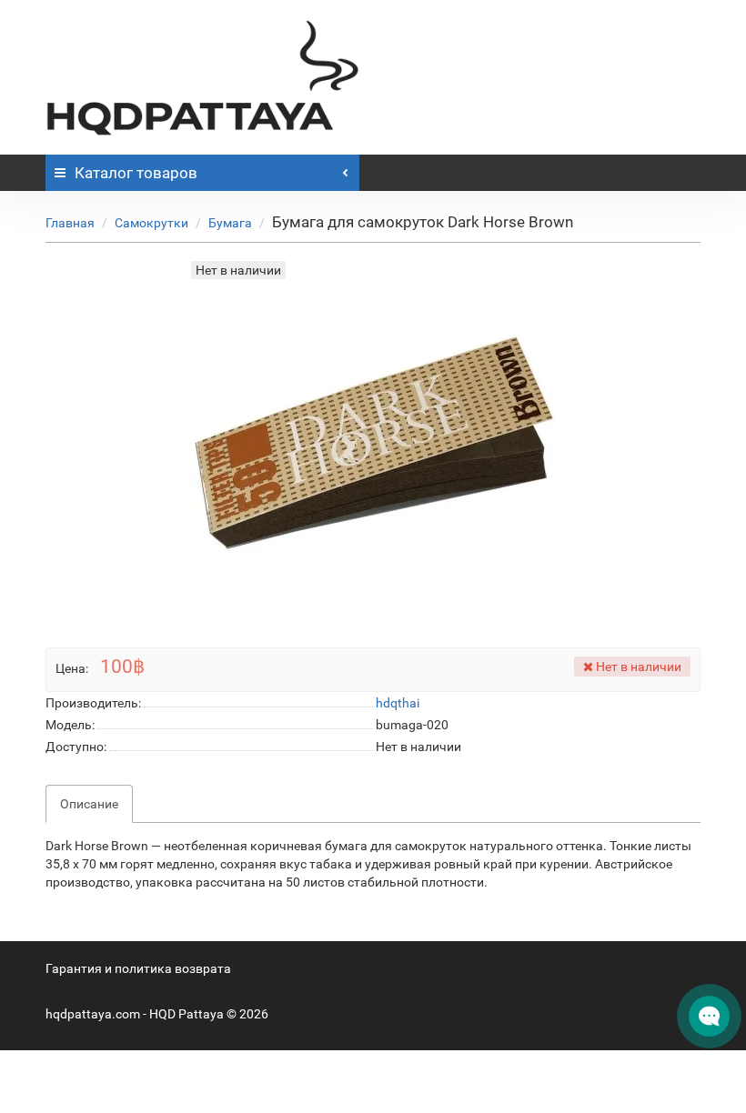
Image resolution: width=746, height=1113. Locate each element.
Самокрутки (151, 223)
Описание (89, 804)
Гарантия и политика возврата (138, 968)
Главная (70, 223)
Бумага (230, 223)
